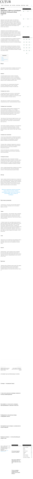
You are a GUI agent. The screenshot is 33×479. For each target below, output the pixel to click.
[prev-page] (1, 440)
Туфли (6, 7)
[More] (9, 17)
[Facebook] (1, 17)
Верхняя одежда (6, 5)
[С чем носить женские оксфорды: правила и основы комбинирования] (11, 388)
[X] (3, 17)
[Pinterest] (5, 17)
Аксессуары (13, 5)
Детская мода (18, 5)
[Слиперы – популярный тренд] (11, 378)
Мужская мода (23, 5)
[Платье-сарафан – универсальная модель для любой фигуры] (16, 467)
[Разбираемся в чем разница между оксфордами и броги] (11, 410)
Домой (1, 7)
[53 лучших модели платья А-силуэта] (16, 448)
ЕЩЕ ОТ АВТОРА (16, 374)
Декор (2, 58)
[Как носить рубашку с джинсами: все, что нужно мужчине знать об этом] (16, 457)
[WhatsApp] (7, 17)
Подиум (27, 5)
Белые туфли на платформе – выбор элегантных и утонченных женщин (16, 369)
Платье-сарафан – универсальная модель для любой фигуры (16, 472)
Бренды (2, 60)
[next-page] (2, 440)
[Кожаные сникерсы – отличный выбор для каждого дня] (11, 432)
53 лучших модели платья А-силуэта (16, 452)
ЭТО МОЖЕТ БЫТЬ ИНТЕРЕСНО (7, 374)
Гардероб (2, 5)
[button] (31, 5)
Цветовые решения (4, 59)
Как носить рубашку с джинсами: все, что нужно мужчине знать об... (16, 461)
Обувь (10, 5)
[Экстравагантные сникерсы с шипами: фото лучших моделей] (11, 421)
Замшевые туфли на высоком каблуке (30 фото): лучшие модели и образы (5, 369)
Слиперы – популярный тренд (7, 383)
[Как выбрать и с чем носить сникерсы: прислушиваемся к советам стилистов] (11, 399)
